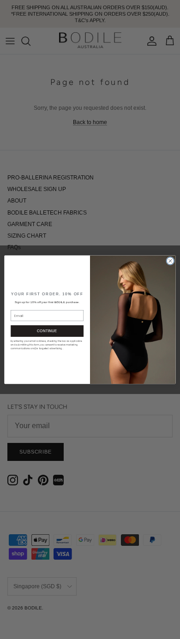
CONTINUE (47, 331)
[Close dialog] (170, 260)
